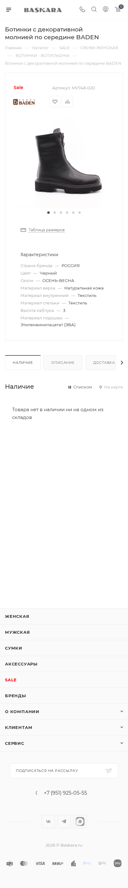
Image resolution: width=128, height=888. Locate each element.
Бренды (15, 695)
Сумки (13, 648)
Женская (17, 616)
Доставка (104, 362)
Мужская (17, 632)
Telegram (64, 821)
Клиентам (18, 727)
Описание (62, 362)
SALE (11, 679)
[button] (48, 212)
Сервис (14, 743)
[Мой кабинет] (105, 10)
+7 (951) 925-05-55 (65, 793)
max (80, 821)
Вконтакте (48, 821)
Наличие (23, 362)
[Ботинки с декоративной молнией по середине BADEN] (64, 161)
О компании (22, 711)
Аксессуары (21, 663)
